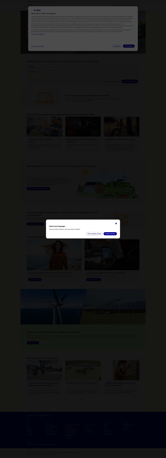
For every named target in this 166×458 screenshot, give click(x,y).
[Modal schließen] (116, 223)
